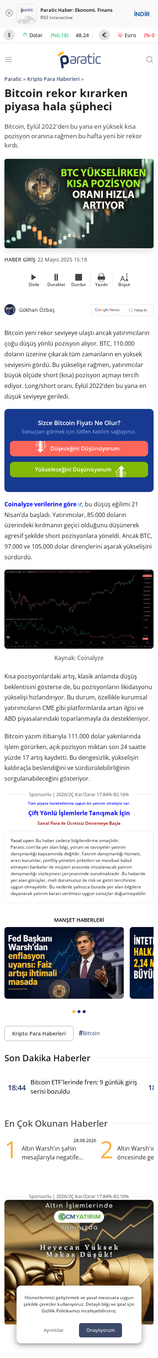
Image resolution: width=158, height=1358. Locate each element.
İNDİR (142, 14)
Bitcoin (89, 1033)
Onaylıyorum (100, 1330)
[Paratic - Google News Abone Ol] (122, 312)
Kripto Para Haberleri (53, 78)
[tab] (73, 1011)
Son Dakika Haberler (47, 1058)
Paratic (13, 78)
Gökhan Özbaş (37, 309)
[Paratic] (79, 60)
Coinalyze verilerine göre (40, 504)
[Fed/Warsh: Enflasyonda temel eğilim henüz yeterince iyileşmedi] (64, 963)
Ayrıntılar (54, 1330)
